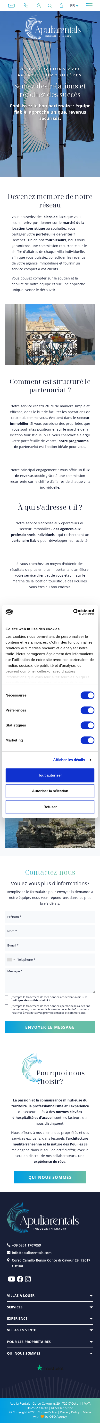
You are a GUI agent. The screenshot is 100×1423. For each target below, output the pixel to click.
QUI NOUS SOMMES (50, 1177)
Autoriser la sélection (50, 791)
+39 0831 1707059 (28, 5)
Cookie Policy (47, 1412)
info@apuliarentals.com (11, 5)
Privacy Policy (70, 1412)
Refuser (50, 807)
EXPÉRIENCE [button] (17, 1318)
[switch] (87, 710)
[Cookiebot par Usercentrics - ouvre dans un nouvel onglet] (73, 612)
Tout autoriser (50, 775)
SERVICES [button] (15, 1307)
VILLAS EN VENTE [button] (21, 1330)
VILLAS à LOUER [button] (20, 1295)
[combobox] (10, 959)
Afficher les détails (69, 760)
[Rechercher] (51, 5)
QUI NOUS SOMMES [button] (23, 1353)
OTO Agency (58, 1416)
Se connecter (61, 5)
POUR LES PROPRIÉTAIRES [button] (29, 1341)
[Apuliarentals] (52, 27)
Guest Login (39, 5)
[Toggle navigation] (89, 5)
